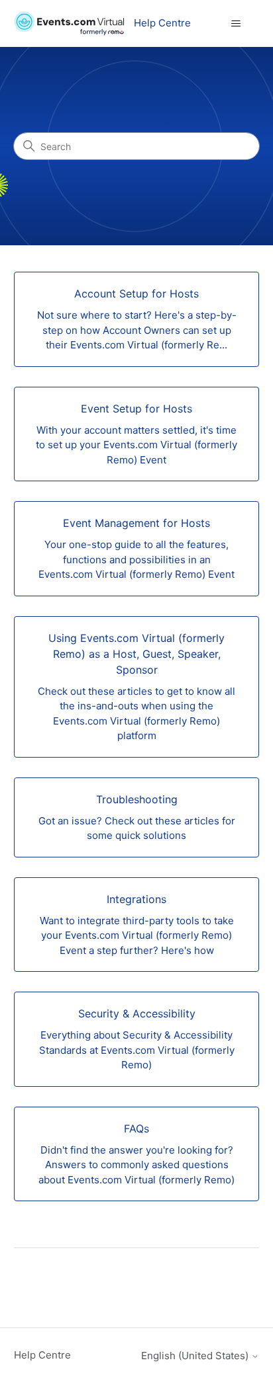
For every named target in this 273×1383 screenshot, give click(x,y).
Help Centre (42, 1355)
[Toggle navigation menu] (235, 23)
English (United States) (196, 1355)
